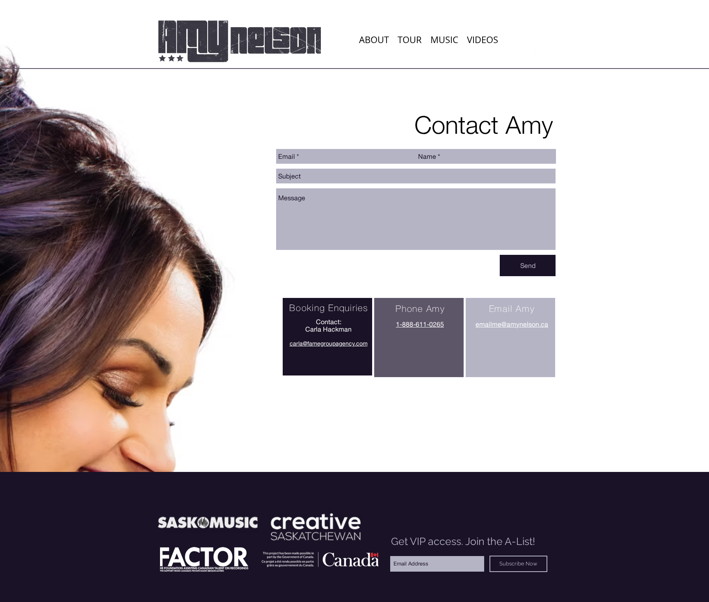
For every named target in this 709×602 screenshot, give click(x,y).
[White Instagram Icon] (538, 53)
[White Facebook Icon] (493, 53)
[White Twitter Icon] (508, 53)
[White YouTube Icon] (523, 53)
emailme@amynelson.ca (512, 324)
